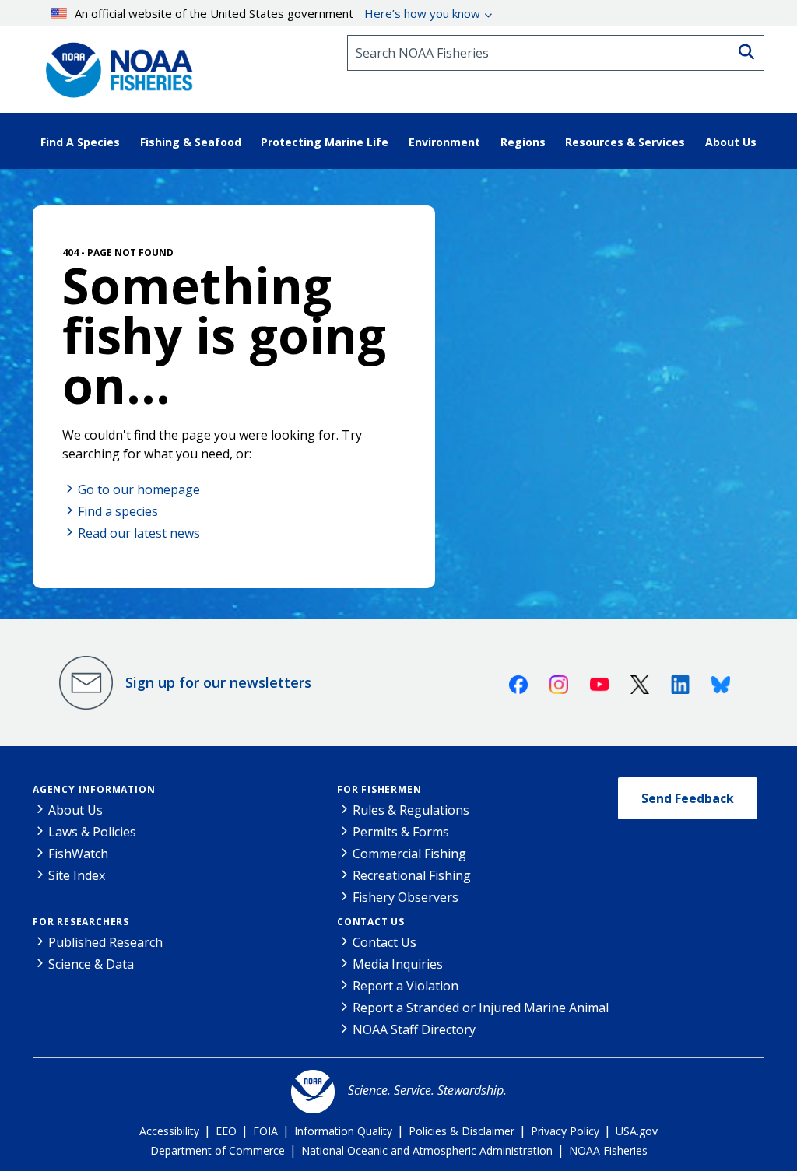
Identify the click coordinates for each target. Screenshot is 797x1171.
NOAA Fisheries (608, 1150)
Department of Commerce (217, 1150)
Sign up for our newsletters (218, 682)
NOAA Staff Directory (414, 1029)
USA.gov (637, 1131)
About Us (75, 810)
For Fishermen (379, 789)
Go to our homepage (139, 489)
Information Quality (343, 1131)
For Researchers (81, 921)
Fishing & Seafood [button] (190, 142)
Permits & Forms (401, 831)
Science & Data (91, 964)
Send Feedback (687, 798)
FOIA (265, 1131)
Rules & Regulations (411, 810)
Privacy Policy (565, 1131)
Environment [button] (444, 142)
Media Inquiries (398, 964)
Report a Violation (405, 985)
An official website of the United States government (277, 13)
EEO (226, 1131)
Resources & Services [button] (625, 142)
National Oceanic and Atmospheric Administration (427, 1150)
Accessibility (169, 1131)
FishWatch (78, 853)
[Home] (114, 64)
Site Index (76, 875)
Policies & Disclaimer (461, 1131)
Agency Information (94, 789)
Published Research (105, 942)
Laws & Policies (92, 831)
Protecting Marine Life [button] (324, 142)
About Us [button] (731, 142)
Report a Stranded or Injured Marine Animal (481, 1007)
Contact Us (371, 921)
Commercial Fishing (409, 853)
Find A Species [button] (80, 142)
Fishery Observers (405, 897)
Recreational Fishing (412, 875)
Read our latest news (139, 533)
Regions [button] (523, 142)
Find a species (118, 511)
